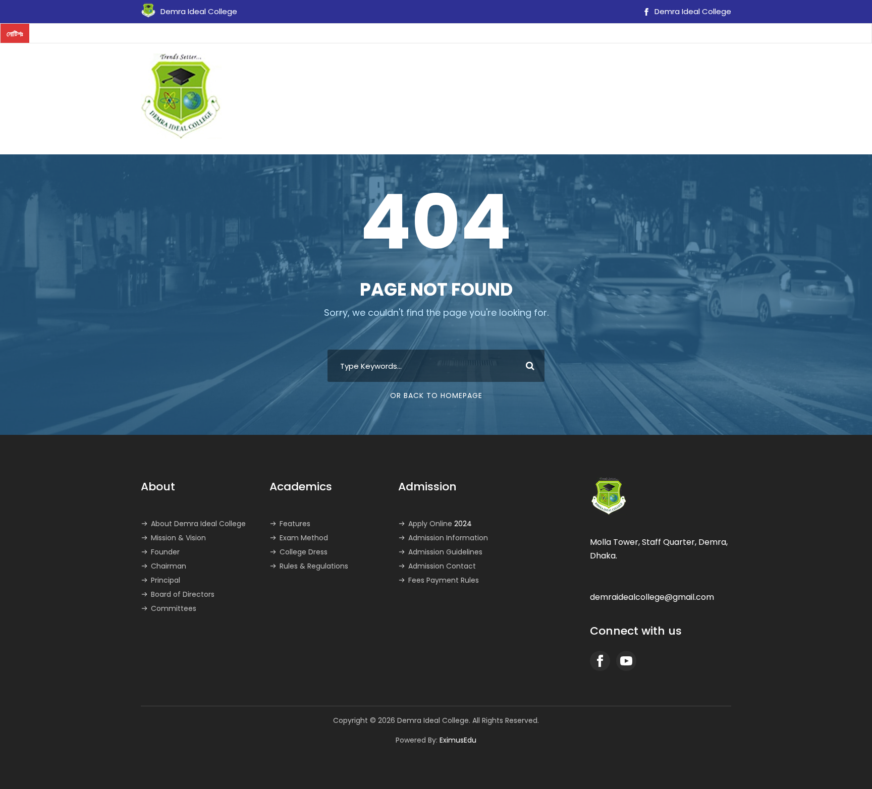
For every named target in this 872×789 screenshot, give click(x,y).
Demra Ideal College (691, 11)
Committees (173, 608)
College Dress (304, 552)
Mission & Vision (178, 538)
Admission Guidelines (445, 552)
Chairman (168, 566)
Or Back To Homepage (436, 395)
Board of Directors (182, 594)
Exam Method (304, 538)
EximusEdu (458, 740)
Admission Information (448, 538)
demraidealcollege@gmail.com (652, 597)
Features (295, 524)
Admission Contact (442, 566)
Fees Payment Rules (443, 580)
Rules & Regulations (314, 566)
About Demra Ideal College (198, 524)
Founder (165, 552)
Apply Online (440, 524)
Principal (165, 580)
